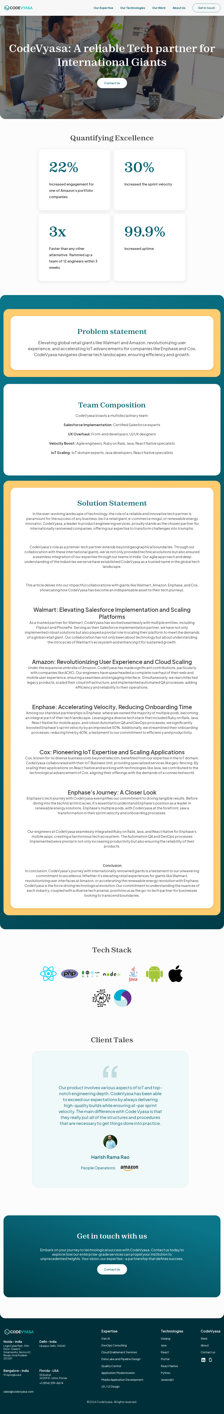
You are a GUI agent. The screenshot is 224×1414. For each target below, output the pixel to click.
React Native (169, 1366)
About (205, 1345)
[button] (103, 8)
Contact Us (112, 83)
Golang (165, 1338)
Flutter (165, 1359)
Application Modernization (118, 1373)
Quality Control (111, 1366)
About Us (179, 8)
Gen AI (105, 1338)
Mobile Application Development (122, 1379)
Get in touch (206, 8)
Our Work (159, 8)
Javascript (167, 1379)
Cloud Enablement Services (119, 1352)
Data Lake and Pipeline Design (121, 1359)
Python (165, 1373)
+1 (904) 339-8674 (51, 1383)
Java (163, 1345)
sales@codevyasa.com (19, 1391)
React (165, 1352)
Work (204, 1338)
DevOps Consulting (114, 1345)
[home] (18, 8)
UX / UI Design (110, 1386)
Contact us (208, 1352)
